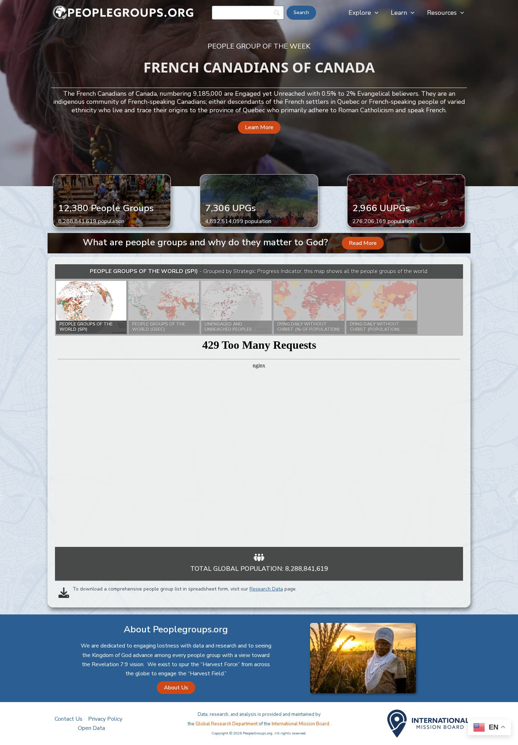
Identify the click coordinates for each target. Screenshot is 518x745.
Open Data (91, 728)
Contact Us (68, 719)
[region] (259, 405)
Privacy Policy (105, 719)
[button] (374, 12)
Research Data (266, 589)
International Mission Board (300, 724)
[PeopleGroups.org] (123, 12)
